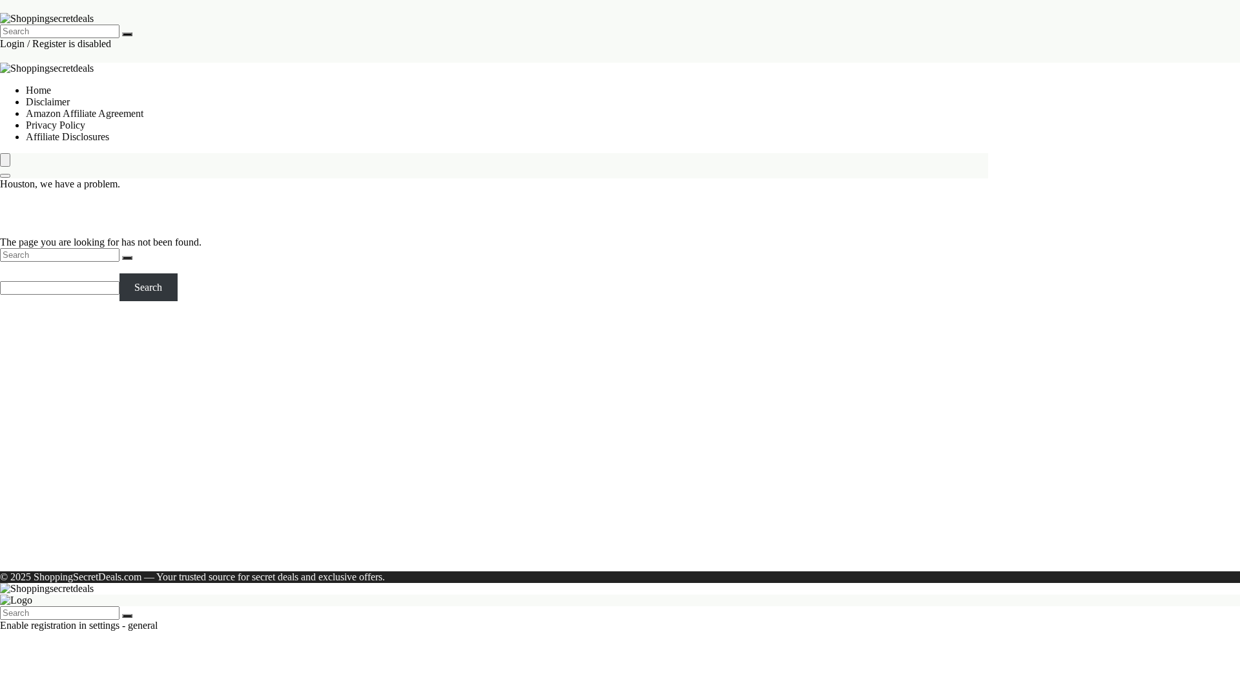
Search (14, 267)
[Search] (127, 34)
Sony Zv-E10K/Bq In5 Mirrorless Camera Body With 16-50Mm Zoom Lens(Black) (100, 365)
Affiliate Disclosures (67, 136)
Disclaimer (48, 101)
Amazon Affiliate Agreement (84, 113)
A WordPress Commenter (78, 543)
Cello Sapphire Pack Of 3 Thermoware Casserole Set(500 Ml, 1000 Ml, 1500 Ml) (105, 469)
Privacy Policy (55, 125)
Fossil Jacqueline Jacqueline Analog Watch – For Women (99, 417)
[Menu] (5, 160)
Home (38, 90)
